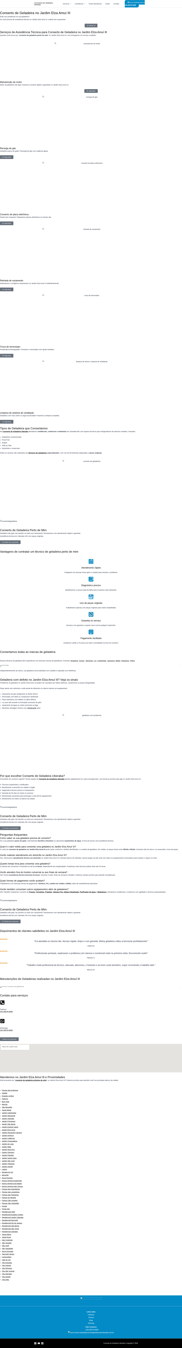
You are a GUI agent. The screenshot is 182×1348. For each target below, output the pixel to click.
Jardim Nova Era (8, 1150)
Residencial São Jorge (10, 1229)
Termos (91, 1317)
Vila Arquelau (7, 1263)
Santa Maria (6, 1234)
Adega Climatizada (71, 892)
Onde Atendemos (95, 4)
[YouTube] (39, 1343)
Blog (91, 1320)
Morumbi (5, 1175)
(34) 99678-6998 (6, 1012)
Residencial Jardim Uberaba (12, 1217)
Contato (116, 4)
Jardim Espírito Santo (10, 1127)
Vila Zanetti (6, 1277)
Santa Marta (6, 1110)
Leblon (4, 1169)
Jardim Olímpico (8, 1152)
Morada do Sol (7, 1172)
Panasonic (125, 661)
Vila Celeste (6, 1265)
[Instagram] (35, 1343)
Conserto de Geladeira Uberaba (15, 431)
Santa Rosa (6, 1237)
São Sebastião (7, 1249)
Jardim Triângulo (8, 1164)
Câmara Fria (58, 892)
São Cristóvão (7, 1240)
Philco (132, 661)
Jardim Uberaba (8, 1119)
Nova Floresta (7, 1178)
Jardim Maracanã (8, 1116)
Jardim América (8, 1136)
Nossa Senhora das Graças (12, 1186)
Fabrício (5, 1099)
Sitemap (91, 1323)
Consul (81, 661)
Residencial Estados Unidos (12, 1215)
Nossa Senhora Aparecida (12, 1181)
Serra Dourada (7, 1251)
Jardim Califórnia (8, 1138)
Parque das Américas (10, 1090)
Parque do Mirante (9, 1198)
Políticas (91, 1315)
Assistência (79, 4)
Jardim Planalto (8, 1155)
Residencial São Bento (10, 1226)
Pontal (4, 1206)
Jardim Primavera (8, 1121)
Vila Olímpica (7, 1268)
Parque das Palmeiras (10, 1195)
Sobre (107, 4)
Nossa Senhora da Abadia (12, 1184)
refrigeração (31, 708)
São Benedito (7, 1107)
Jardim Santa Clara (9, 1158)
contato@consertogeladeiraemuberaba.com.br (96, 1333)
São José (5, 1246)
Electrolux (89, 661)
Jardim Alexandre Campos (12, 1133)
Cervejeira (40, 892)
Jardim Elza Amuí (8, 1130)
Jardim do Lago (8, 1144)
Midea (118, 661)
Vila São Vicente (8, 1271)
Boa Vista (5, 1102)
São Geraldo (6, 1243)
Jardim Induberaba (9, 1113)
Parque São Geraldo (9, 1200)
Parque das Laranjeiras (11, 1192)
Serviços (66, 4)
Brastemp (74, 661)
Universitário (6, 1257)
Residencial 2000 (8, 1212)
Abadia (4, 1093)
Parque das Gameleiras (11, 1189)
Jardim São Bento (8, 1124)
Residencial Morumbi (10, 1220)
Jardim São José (8, 1161)
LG (95, 661)
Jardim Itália (6, 1147)
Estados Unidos (8, 1096)
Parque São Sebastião (10, 1203)
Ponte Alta (6, 1209)
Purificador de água (88, 892)
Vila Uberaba (7, 1274)
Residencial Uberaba (10, 1232)
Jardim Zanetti (7, 1167)
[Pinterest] (42, 1343)
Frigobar (48, 892)
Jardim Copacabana (9, 1141)
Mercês (4, 1104)
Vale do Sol (6, 1260)
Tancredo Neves (8, 1254)
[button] (2, 666)
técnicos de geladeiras (37, 453)
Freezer (32, 892)
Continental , (102, 661)
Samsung (111, 661)
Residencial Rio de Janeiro (12, 1223)
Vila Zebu (5, 1280)
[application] (70, 4)
